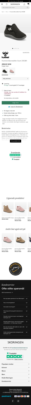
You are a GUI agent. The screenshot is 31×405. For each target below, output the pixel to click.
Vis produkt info (15, 141)
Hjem (3, 11)
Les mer (21, 1)
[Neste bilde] (28, 32)
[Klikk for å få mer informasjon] (28, 90)
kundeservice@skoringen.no (20, 348)
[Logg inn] (24, 4)
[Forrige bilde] (2, 32)
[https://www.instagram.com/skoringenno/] (18, 401)
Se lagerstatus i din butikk (11, 98)
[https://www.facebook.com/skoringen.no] (12, 401)
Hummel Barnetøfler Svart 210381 (17, 11)
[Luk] (29, 1)
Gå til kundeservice (6, 292)
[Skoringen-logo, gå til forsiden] (15, 4)
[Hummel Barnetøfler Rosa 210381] (12, 71)
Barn (7, 11)
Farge (3, 66)
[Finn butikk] (7, 4)
